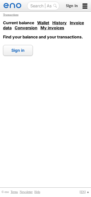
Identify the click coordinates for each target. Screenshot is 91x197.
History (59, 22)
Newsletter (26, 192)
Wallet (43, 22)
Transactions (10, 14)
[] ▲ (84, 192)
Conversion (26, 27)
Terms (14, 192)
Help (37, 192)
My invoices (52, 27)
